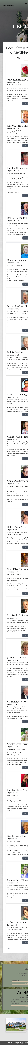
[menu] (25, 3)
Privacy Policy (20, 1044)
